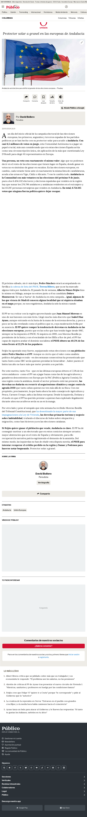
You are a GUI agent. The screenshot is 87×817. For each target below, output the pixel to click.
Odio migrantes (17, 2)
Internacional (36, 12)
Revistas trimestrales (11, 784)
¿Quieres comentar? (43, 646)
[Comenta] (35, 97)
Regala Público (10, 748)
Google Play (23, 808)
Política (4, 12)
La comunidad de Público (16, 751)
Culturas (84, 12)
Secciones (6, 777)
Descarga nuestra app (11, 801)
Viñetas (80, 18)
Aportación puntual (12, 745)
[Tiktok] (42, 767)
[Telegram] (47, 767)
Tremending (23, 12)
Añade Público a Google (74, 108)
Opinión (13, 12)
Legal (4, 791)
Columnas (7, 18)
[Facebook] (15, 767)
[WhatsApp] (58, 767)
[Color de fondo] (60, 97)
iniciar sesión (74, 654)
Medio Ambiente (62, 12)
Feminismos (48, 12)
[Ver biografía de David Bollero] (43, 465)
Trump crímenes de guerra (43, 2)
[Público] (39, 7)
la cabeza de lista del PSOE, (32, 286)
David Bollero (27, 117)
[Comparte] (26, 97)
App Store (66, 808)
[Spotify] (53, 767)
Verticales (6, 780)
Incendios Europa (67, 2)
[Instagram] (31, 767)
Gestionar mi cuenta (13, 738)
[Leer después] (43, 97)
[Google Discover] (9, 767)
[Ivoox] (64, 767)
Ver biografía (43, 483)
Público (11, 728)
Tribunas (72, 18)
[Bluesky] (26, 767)
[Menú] (3, 7)
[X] (20, 767)
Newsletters (9, 742)
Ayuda (7, 754)
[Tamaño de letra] (52, 97)
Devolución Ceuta (28, 2)
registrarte (44, 657)
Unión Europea (20, 510)
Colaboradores (8, 788)
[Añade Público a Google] (4, 767)
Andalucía (7, 510)
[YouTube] (36, 767)
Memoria (74, 12)
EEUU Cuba (57, 2)
